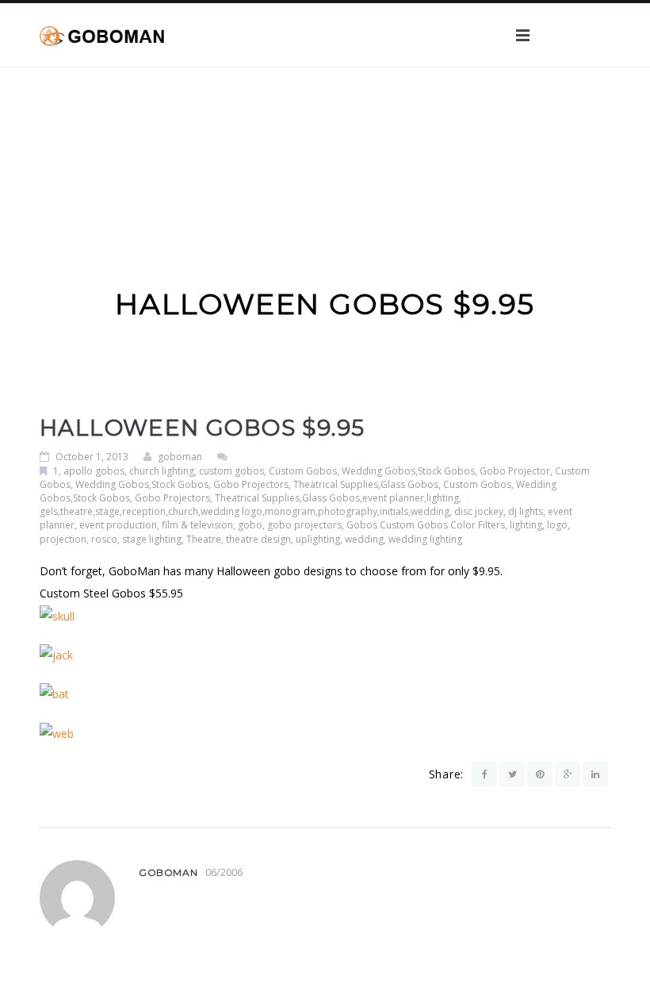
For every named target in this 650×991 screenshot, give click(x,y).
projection (63, 539)
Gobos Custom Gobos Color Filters (425, 525)
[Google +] (567, 774)
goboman (180, 456)
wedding (364, 539)
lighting (526, 525)
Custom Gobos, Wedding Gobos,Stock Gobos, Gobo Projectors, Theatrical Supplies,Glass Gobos (315, 477)
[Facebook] (484, 774)
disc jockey (478, 511)
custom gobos (231, 471)
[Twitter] (512, 774)
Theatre (203, 539)
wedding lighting (425, 539)
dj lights (525, 511)
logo (557, 525)
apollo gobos (93, 471)
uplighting (318, 539)
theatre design (258, 539)
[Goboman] (102, 34)
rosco (104, 539)
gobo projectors (304, 525)
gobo (250, 525)
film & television (197, 525)
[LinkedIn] (595, 774)
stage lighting (152, 539)
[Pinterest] (539, 774)
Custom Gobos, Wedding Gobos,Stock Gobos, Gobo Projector (409, 471)
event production (118, 525)
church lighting (161, 471)
